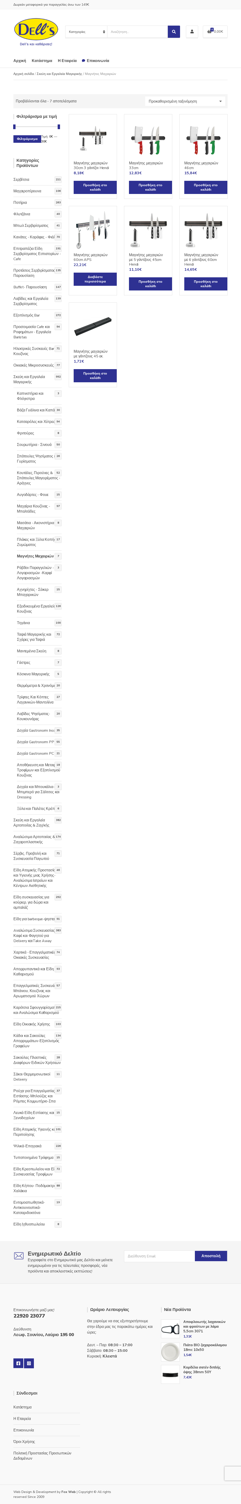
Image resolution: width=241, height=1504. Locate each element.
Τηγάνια (23, 623)
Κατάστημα (42, 60)
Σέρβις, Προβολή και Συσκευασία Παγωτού (31, 856)
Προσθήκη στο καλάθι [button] (95, 187)
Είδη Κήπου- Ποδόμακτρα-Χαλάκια (35, 1188)
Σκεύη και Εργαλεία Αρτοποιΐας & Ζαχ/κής (31, 823)
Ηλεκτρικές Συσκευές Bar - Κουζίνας (34, 351)
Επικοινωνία (98, 60)
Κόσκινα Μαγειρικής (33, 674)
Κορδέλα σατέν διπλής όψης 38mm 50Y (202, 1369)
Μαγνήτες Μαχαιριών (35, 556)
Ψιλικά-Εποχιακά (27, 1146)
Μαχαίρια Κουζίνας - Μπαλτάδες (33, 509)
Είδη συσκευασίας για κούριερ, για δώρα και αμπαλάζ (31, 902)
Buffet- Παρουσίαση (30, 287)
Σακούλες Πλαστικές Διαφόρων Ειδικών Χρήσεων (37, 1060)
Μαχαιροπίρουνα (27, 191)
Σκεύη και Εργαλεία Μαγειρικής (59, 74)
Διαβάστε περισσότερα (95, 279)
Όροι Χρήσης (24, 1441)
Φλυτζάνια (21, 214)
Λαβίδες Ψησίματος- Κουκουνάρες (33, 716)
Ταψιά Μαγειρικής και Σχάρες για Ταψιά (34, 637)
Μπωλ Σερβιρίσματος (30, 225)
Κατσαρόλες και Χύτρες (36, 421)
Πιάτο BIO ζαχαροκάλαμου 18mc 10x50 (205, 1347)
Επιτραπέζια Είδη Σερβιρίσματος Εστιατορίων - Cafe (37, 254)
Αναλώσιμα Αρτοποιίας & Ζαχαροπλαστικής (34, 839)
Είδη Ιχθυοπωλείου (29, 1224)
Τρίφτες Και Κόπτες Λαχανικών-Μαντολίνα (35, 700)
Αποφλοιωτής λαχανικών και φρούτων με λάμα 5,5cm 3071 (204, 1326)
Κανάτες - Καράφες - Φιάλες (36, 237)
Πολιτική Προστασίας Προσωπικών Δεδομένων (42, 1456)
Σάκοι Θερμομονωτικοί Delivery (31, 1077)
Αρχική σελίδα (23, 74)
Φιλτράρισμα (27, 139)
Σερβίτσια (21, 179)
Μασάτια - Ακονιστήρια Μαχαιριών (35, 525)
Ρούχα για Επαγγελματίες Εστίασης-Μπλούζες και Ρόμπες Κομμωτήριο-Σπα (34, 1096)
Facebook (18, 1363)
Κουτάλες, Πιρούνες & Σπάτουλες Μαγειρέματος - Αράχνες (38, 478)
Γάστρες (23, 662)
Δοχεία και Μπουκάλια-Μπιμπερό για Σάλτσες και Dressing (38, 792)
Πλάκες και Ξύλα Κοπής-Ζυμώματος (37, 542)
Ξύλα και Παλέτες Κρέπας (38, 808)
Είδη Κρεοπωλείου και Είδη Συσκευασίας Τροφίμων (36, 1172)
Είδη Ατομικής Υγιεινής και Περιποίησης (35, 1132)
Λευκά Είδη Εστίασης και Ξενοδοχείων (33, 1115)
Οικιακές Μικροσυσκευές (33, 365)
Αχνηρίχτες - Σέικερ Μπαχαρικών (32, 592)
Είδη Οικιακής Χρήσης (31, 1024)
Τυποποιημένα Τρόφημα (33, 1157)
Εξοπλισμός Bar (26, 315)
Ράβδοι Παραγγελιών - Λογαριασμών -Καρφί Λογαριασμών (35, 573)
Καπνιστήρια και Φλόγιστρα (30, 396)
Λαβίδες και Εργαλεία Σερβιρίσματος (30, 301)
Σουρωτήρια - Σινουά (34, 444)
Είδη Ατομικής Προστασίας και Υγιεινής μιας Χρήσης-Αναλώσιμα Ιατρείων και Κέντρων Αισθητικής (35, 878)
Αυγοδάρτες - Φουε (32, 494)
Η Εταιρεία (67, 60)
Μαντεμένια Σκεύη (31, 651)
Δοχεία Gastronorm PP (35, 742)
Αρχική (19, 60)
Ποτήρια (20, 202)
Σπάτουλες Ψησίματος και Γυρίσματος (38, 459)
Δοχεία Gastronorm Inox (36, 730)
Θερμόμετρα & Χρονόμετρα (39, 685)
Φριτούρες (25, 433)
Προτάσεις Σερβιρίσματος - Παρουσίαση (35, 273)
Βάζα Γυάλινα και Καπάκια (38, 410)
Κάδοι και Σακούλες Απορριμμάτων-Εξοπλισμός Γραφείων (36, 1041)
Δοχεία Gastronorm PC (35, 753)
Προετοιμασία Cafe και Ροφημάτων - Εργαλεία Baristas (32, 332)
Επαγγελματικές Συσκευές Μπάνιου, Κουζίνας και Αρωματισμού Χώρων (34, 991)
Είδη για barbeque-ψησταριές (37, 919)
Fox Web (68, 1492)
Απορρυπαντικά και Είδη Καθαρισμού (33, 972)
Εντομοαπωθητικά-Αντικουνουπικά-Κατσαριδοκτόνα (29, 1207)
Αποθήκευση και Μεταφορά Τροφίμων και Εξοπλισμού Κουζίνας (39, 770)
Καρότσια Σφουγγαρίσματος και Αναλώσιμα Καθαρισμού (36, 1010)
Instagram (29, 1363)
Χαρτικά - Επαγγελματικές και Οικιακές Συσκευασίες (37, 955)
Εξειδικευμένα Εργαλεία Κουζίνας (36, 609)
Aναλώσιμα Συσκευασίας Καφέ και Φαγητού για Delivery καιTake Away (34, 935)
